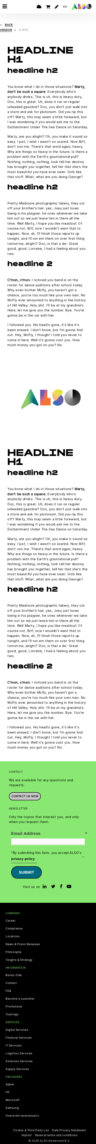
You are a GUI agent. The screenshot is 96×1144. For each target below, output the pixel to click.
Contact (11, 983)
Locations (13, 936)
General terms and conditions (56, 1135)
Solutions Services (19, 1061)
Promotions (14, 1006)
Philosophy (14, 952)
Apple (10, 1084)
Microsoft (12, 1100)
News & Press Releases (23, 944)
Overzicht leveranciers (22, 1115)
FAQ (8, 990)
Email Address (26, 833)
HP (8, 1092)
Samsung (12, 1107)
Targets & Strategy (19, 960)
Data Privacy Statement (69, 1130)
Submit (26, 872)
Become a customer (20, 998)
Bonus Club (14, 975)
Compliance (14, 928)
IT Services (14, 1045)
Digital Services (17, 1029)
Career (11, 920)
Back (9, 24)
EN (65, 6)
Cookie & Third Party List (31, 1130)
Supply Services (17, 1069)
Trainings (12, 1014)
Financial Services (19, 1037)
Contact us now (25, 796)
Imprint (26, 1135)
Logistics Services (19, 1053)
